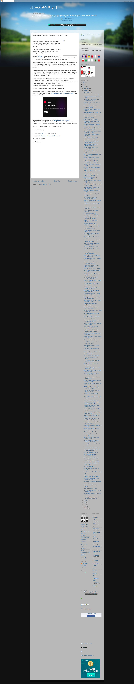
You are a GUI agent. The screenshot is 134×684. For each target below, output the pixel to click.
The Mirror (39, 56)
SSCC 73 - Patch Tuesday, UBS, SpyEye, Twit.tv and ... (91, 288)
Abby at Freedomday (96, 520)
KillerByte (95, 560)
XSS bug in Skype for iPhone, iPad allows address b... (92, 297)
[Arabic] (96, 60)
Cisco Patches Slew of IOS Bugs (91, 94)
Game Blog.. (96, 541)
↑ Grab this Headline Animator (67, 20)
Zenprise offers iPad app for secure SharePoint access (92, 132)
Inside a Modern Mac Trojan (90, 119)
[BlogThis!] (50, 133)
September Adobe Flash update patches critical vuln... (91, 284)
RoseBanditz (84, 544)
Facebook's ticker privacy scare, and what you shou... (93, 184)
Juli (85, 502)
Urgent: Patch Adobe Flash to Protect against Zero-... (91, 278)
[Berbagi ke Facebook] (53, 133)
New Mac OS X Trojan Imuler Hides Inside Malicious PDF (92, 227)
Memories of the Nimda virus (91, 452)
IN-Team (83, 535)
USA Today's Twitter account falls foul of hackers (92, 171)
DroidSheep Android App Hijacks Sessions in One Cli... (91, 244)
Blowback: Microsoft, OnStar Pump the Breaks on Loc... (92, 128)
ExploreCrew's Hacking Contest (91, 400)
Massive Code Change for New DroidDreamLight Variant (91, 419)
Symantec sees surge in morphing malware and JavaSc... (92, 125)
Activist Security (85, 528)
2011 (84, 86)
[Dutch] (99, 56)
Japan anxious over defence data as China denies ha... (92, 337)
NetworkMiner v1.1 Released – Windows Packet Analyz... (91, 330)
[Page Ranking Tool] (86, 643)
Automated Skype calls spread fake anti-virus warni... (92, 371)
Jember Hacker (84, 524)
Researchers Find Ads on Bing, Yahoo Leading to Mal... (91, 441)
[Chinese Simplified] (99, 60)
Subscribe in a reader (86, 609)
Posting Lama (72, 181)
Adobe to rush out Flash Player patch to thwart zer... (91, 291)
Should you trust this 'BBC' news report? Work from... (91, 274)
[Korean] (92, 60)
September (87, 92)
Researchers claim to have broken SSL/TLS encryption (92, 271)
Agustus (86, 500)
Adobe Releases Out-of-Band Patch (92, 268)
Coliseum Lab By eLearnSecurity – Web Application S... (92, 450)
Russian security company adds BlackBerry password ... (91, 100)
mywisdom (95, 578)
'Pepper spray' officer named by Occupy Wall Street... (91, 141)
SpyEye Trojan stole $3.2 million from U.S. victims (91, 438)
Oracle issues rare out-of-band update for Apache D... (91, 406)
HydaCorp (95, 544)
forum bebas (84, 557)
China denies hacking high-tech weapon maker (91, 314)
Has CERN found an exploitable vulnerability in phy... (91, 234)
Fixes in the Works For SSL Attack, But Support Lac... (92, 256)
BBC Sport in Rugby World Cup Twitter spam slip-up (91, 387)
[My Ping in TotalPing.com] (84, 647)
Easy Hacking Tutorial (96, 533)
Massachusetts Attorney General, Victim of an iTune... (92, 294)
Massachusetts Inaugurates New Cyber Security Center (92, 317)
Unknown (85, 563)
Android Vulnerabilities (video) (91, 246)
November (86, 88)
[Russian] (83, 60)
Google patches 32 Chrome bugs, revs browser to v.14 (92, 403)
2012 (84, 84)
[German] (89, 56)
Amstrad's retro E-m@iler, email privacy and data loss (91, 175)
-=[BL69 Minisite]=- (95, 516)
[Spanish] (92, 56)
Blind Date (43, 135)
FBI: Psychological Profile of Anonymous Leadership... (90, 455)
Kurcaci (95, 565)
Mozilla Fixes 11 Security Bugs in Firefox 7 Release (92, 103)
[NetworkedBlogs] (91, 613)
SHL (82, 546)
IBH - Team (84, 533)
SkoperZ (83, 548)
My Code (95, 575)
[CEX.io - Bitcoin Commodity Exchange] (67, 25)
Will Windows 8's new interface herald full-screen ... (91, 479)
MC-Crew (83, 541)
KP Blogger (96, 563)
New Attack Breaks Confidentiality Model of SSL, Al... (92, 391)
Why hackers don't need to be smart (92, 339)
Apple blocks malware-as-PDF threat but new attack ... (91, 138)
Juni (85, 504)
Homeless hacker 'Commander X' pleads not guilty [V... (92, 188)
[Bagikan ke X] (52, 133)
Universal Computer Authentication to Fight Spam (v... (92, 422)
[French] (86, 56)
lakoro (94, 568)
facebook (49, 135)
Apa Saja (38, 135)
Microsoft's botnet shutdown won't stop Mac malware (92, 116)
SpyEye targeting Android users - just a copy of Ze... (92, 429)
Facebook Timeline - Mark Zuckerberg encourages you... (92, 224)
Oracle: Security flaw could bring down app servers (91, 434)
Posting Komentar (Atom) (45, 184)
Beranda (57, 181)
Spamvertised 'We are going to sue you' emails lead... (92, 301)
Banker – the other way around (91, 355)
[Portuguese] (86, 60)
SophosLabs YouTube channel (61, 120)
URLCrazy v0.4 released (90, 431)
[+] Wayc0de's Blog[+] (43, 7)
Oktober (86, 90)
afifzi (94, 523)
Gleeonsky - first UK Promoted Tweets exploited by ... (91, 252)
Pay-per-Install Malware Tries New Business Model (92, 409)
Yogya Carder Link (85, 552)
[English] (83, 56)
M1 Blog (95, 573)
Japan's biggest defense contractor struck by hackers (92, 384)
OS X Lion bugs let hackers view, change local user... (92, 361)
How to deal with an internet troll (91, 447)
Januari (86, 508)
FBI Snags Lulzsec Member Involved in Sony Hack (90, 198)
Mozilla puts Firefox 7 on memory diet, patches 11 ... (92, 122)
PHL (82, 543)
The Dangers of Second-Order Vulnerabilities (91, 364)
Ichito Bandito (96, 546)
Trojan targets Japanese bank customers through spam (91, 497)
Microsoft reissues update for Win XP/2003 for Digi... (92, 352)
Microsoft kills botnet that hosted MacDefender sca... (91, 135)
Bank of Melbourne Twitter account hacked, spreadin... (92, 381)
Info (53, 135)
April (85, 506)
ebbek (94, 536)
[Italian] (96, 56)
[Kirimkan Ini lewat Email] (49, 133)
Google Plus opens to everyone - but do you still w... (92, 266)
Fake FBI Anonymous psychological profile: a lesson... (92, 412)
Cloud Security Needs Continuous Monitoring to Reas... (92, 368)
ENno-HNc (95, 538)
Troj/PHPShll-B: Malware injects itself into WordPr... (91, 374)
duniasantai (84, 556)
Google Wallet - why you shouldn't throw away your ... (92, 342)
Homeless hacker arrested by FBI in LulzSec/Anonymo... (92, 241)
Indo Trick (95, 549)
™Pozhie (95, 586)
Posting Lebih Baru (38, 181)
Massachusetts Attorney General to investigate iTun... (92, 259)
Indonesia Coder (85, 537)
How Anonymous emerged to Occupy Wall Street (91, 145)
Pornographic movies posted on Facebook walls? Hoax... (91, 327)
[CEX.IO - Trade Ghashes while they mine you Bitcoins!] (90, 677)
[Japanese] (89, 60)
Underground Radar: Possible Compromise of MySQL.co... (91, 161)
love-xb (95, 570)
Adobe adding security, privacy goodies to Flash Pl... (91, 262)
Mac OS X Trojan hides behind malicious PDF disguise (91, 217)
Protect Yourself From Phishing (91, 461)
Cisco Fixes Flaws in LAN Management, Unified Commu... (92, 475)
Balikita (82, 530)
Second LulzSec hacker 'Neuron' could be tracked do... (92, 158)
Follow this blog (91, 615)
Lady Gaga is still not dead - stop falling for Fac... (92, 377)
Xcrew (82, 550)
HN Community (84, 526)
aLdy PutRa (96, 528)
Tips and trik (57, 135)
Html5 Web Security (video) (90, 488)
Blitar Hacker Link (85, 531)
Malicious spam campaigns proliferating (90, 304)
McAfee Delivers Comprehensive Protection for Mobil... (92, 321)
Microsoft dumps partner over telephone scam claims (91, 307)
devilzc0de (83, 554)
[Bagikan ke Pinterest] (55, 133)
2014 (84, 82)
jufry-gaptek (96, 555)
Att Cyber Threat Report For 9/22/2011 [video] (90, 178)
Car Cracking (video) (89, 466)
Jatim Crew (83, 539)
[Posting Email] (46, 133)
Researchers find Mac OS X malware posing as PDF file (91, 214)
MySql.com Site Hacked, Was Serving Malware (91, 148)
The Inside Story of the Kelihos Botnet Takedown (91, 106)
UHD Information (96, 581)
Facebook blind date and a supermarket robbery (62, 93)
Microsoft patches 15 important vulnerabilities (91, 458)
